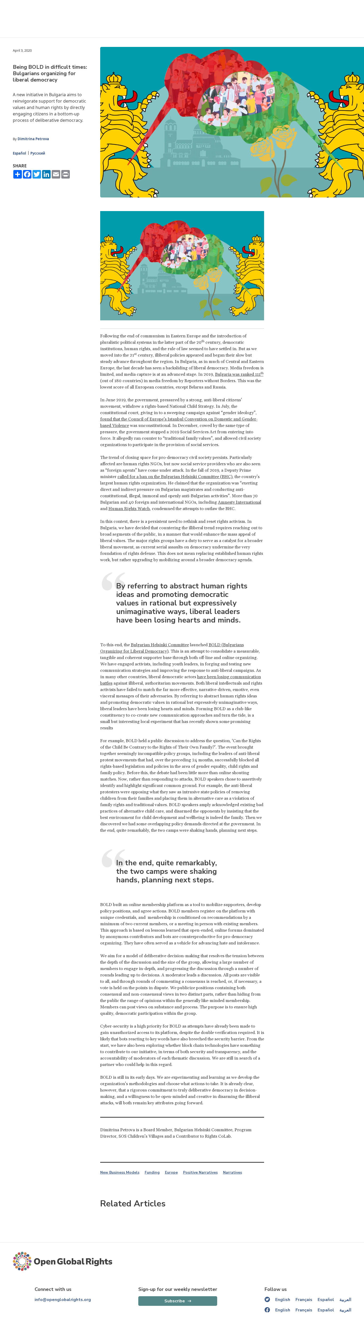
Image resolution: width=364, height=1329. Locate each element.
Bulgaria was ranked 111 (239, 374)
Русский (37, 153)
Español (19, 153)
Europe (171, 1172)
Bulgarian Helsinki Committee (160, 645)
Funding (152, 1172)
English (282, 1300)
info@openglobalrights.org (63, 1300)
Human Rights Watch (129, 508)
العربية (345, 1300)
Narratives (232, 1172)
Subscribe (174, 1301)
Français (304, 1300)
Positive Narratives (200, 1172)
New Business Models (119, 1172)
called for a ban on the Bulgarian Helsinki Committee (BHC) (175, 476)
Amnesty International (239, 502)
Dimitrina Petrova (33, 138)
